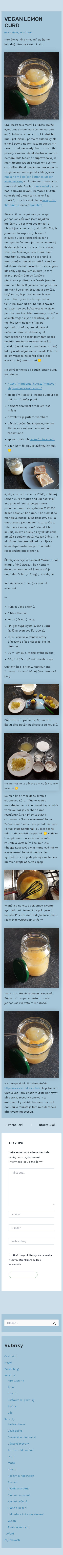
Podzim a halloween (21, 1475)
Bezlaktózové (16, 1424)
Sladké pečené (17, 1501)
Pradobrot (36, 205)
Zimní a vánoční (18, 1527)
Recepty (9, 1419)
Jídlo (11, 1387)
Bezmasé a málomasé (22, 1437)
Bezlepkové (15, 1430)
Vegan (12, 1520)
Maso (11, 1462)
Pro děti (13, 1482)
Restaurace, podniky (21, 1400)
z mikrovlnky (42, 186)
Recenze (9, 1375)
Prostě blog (11, 1369)
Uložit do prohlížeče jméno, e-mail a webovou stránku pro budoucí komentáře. (30, 1260)
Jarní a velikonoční (20, 1450)
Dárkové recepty (18, 1443)
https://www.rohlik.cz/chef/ (22, 1088)
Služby (12, 1406)
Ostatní (12, 1393)
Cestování (10, 1356)
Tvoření (9, 1533)
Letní (11, 1456)
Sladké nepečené (19, 1495)
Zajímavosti (12, 1540)
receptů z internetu (42, 439)
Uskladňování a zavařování (26, 1514)
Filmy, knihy (16, 1380)
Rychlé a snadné (18, 1488)
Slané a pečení (17, 1507)
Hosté (8, 1362)
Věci (10, 1412)
